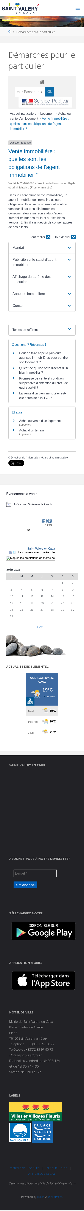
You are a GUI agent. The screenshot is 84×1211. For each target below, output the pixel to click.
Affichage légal (42, 1173)
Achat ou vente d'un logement (40, 421)
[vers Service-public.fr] (45, 102)
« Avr (40, 627)
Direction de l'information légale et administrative (39, 457)
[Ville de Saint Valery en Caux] (20, 8)
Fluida (40, 1197)
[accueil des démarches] (42, 82)
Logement (47, 113)
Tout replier (38, 237)
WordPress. (55, 1197)
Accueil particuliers (23, 113)
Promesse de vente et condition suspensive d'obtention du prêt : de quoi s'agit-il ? (43, 382)
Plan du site (57, 1168)
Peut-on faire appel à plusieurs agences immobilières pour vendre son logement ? (43, 357)
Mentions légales (24, 1168)
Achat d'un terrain (31, 430)
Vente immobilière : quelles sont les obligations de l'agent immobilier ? (39, 123)
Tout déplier (62, 237)
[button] (42, 248)
